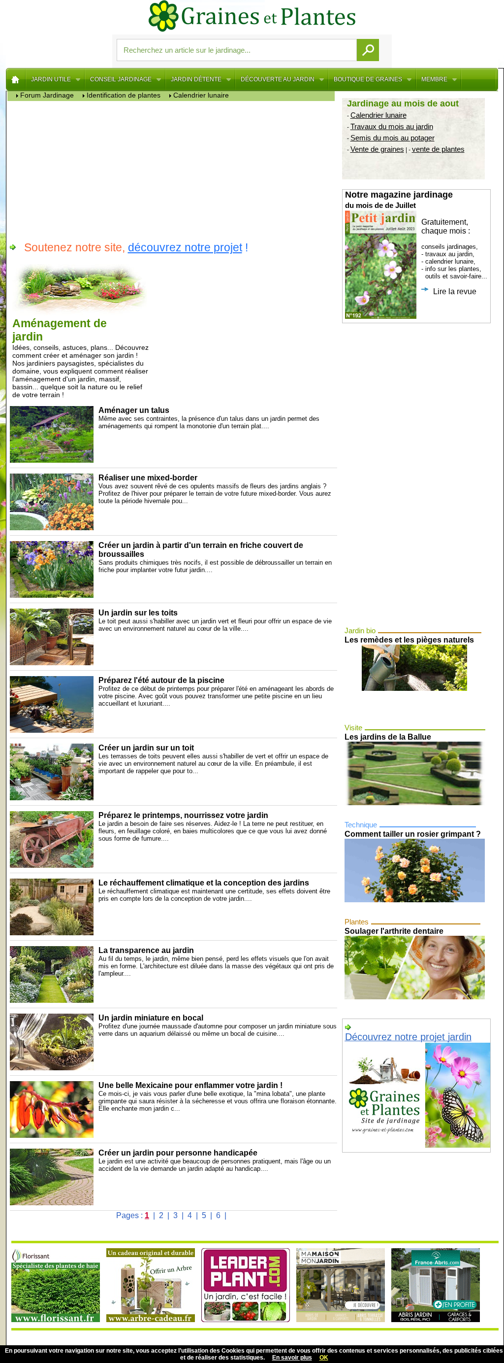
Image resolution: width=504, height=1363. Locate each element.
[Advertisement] (173, 170)
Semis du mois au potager (392, 138)
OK (323, 1357)
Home (16, 79)
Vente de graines (377, 149)
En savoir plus (292, 1357)
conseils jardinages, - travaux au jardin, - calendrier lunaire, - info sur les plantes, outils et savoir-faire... (416, 243)
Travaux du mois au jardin (391, 126)
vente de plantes (438, 149)
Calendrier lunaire (378, 115)
